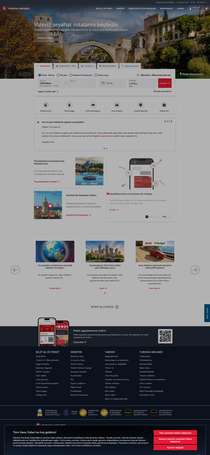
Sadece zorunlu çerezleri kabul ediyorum (175, 440)
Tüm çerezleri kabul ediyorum (175, 433)
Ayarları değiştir (175, 447)
